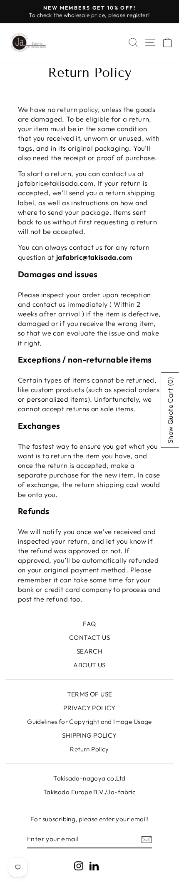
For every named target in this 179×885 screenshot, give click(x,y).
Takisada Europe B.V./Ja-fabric (89, 792)
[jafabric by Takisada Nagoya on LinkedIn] (94, 865)
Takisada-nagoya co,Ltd (89, 778)
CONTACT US (89, 637)
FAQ (89, 624)
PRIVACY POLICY (89, 708)
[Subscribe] (146, 839)
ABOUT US (89, 665)
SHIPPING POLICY (89, 735)
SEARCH (89, 651)
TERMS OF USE (89, 694)
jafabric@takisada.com (94, 257)
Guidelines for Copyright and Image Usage (89, 722)
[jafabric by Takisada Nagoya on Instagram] (78, 865)
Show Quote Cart (170, 410)
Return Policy (89, 749)
